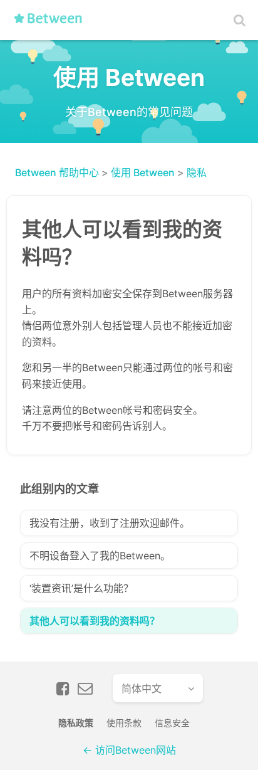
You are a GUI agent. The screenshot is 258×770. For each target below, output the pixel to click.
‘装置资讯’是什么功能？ (81, 588)
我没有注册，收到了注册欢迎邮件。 (109, 523)
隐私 (197, 172)
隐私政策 (75, 722)
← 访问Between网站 (129, 750)
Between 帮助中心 (57, 172)
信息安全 (172, 722)
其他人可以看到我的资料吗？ (94, 620)
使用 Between (143, 172)
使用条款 (124, 722)
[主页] (52, 23)
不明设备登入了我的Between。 (99, 555)
